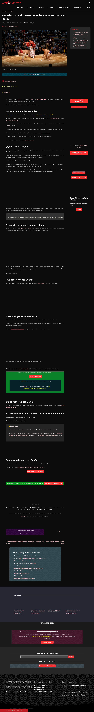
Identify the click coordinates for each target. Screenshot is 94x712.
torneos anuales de (38, 99)
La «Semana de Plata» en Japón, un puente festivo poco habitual (38, 611)
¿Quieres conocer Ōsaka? (80, 38)
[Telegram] (54, 70)
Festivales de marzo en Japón (81, 46)
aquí (31, 563)
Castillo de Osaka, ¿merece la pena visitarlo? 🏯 (19, 611)
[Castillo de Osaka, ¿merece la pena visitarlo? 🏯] (21, 602)
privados (24, 561)
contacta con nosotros (28, 140)
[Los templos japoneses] (55, 602)
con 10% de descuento (28, 568)
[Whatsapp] (9, 691)
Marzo (14, 81)
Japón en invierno (14, 26)
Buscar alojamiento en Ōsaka (81, 40)
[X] (57, 70)
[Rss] (20, 691)
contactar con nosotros (23, 368)
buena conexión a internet (22, 435)
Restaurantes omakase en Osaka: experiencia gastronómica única (73, 611)
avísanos (27, 533)
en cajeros (30, 558)
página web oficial (54, 118)
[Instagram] (12, 691)
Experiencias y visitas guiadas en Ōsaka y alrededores (80, 44)
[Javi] (54, 531)
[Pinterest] (23, 691)
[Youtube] (25, 691)
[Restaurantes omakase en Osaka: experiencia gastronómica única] (73, 602)
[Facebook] (60, 70)
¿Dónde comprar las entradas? (81, 32)
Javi (59, 531)
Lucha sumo (7, 92)
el (17, 329)
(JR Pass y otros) (21, 573)
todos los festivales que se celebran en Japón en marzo (30, 467)
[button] (90, 2)
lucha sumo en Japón (26, 228)
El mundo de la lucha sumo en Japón (80, 36)
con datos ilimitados (23, 565)
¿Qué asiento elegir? (79, 34)
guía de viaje (41, 283)
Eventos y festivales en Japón (7, 11)
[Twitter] (18, 691)
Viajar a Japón (7, 26)
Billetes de (18, 575)
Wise (9, 125)
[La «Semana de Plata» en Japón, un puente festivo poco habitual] (38, 602)
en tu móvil (24, 578)
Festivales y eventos (8, 81)
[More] (63, 70)
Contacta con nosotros (26, 516)
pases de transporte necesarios (48, 435)
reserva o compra (27, 386)
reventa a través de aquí (12, 120)
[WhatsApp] (50, 70)
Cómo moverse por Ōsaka (80, 42)
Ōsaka (19, 99)
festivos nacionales (45, 133)
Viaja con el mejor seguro (30, 74)
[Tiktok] (28, 691)
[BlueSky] (31, 691)
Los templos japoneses (54, 610)
